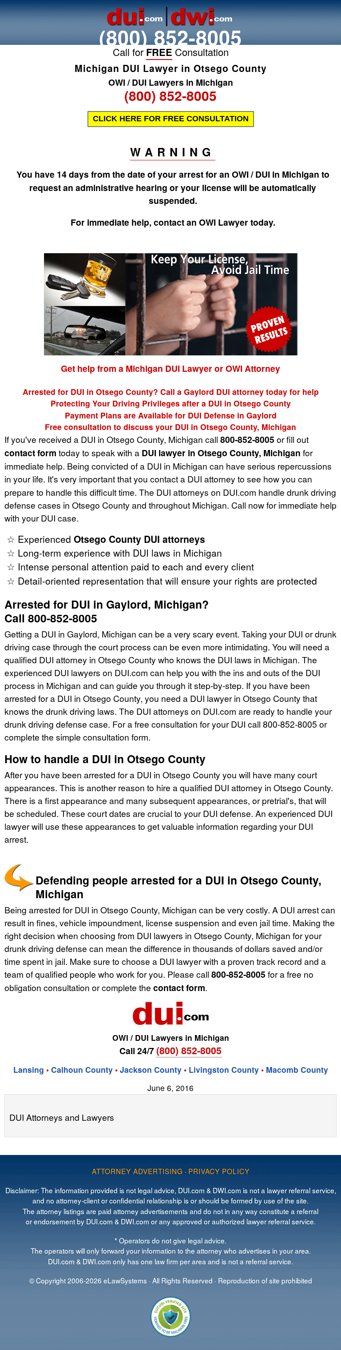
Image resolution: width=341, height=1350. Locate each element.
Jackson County (151, 1069)
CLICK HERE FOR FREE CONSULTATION (171, 118)
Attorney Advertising (137, 1171)
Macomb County (297, 1069)
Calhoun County (82, 1069)
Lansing (28, 1069)
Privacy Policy (219, 1171)
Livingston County (224, 1069)
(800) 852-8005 (170, 37)
